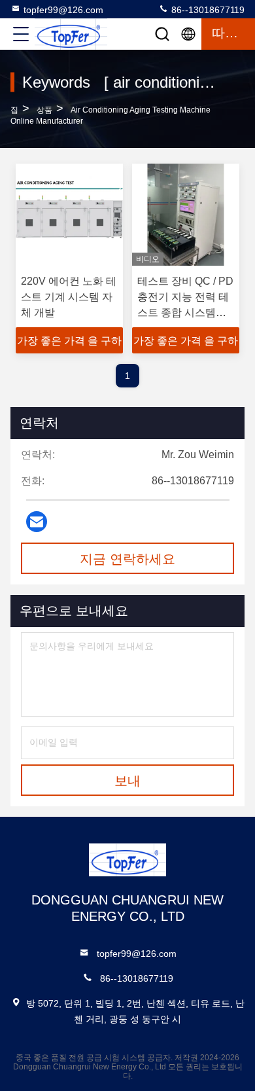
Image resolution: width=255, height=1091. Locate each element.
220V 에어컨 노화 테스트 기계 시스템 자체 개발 (68, 297)
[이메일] (36, 521)
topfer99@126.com (63, 10)
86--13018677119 (207, 10)
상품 (44, 110)
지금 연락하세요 (127, 559)
